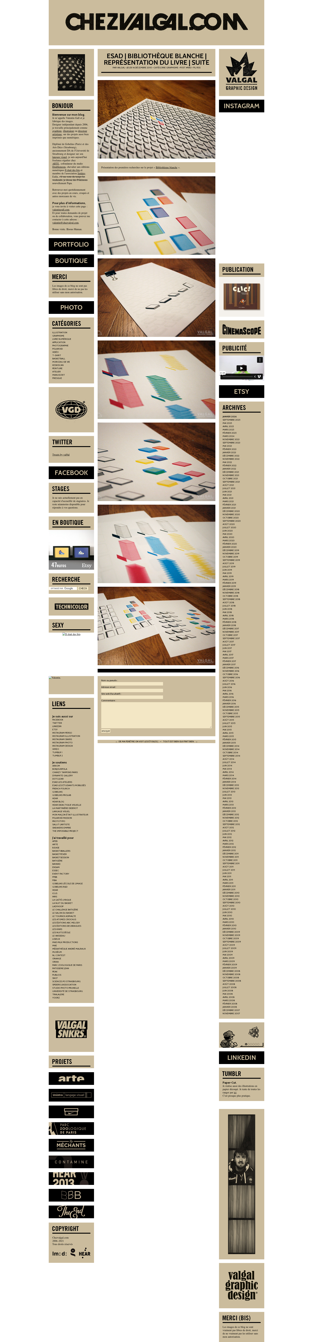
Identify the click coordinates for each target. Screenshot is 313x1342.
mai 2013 (227, 798)
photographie (60, 345)
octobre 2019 (230, 556)
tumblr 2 (57, 755)
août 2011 (228, 866)
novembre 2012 (231, 817)
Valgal (121, 67)
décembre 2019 (231, 550)
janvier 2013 (229, 811)
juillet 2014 (229, 762)
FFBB (54, 877)
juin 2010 (227, 912)
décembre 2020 (231, 511)
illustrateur (68, 131)
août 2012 (228, 827)
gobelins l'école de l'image (67, 883)
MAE (54, 945)
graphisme (172, 67)
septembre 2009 (232, 941)
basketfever (59, 854)
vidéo (55, 352)
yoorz (56, 997)
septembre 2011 (231, 863)
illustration (59, 332)
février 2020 (230, 543)
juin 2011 (227, 873)
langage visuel (59, 157)
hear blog (58, 801)
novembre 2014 (231, 749)
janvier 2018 (229, 625)
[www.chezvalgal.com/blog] (156, 22)
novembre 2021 (231, 475)
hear (55, 798)
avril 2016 (228, 693)
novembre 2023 (231, 439)
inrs (54, 896)
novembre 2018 (231, 592)
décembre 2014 (231, 746)
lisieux (56, 939)
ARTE (55, 163)
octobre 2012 (230, 821)
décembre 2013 (231, 785)
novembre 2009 (231, 935)
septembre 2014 (231, 755)
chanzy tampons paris (65, 772)
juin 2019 (227, 569)
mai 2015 (227, 729)
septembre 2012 (231, 824)
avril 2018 (228, 615)
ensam (56, 867)
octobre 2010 (230, 899)
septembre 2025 (231, 419)
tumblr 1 (57, 752)
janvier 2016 (229, 703)
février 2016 (229, 700)
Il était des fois (72, 170)
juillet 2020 (229, 527)
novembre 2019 (231, 553)
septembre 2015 (231, 716)
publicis (56, 974)
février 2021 (229, 504)
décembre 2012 (231, 814)
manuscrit (58, 374)
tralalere (58, 994)
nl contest (58, 955)
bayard (56, 864)
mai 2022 (227, 462)
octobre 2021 (230, 478)
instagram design (62, 745)
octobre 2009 (231, 938)
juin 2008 (228, 990)
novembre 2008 (231, 974)
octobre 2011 (230, 860)
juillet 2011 (229, 870)
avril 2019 (228, 576)
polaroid (57, 348)
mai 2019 (227, 573)
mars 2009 (229, 961)
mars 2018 (228, 618)
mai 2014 (227, 768)
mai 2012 (227, 837)
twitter (57, 723)
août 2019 (228, 563)
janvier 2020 (230, 547)
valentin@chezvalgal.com (65, 222)
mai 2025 (227, 423)
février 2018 (229, 622)
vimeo (55, 749)
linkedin (56, 726)
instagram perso (62, 732)
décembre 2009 (231, 931)
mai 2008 (228, 993)
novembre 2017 (231, 631)
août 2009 (229, 945)
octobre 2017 (230, 635)
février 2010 (230, 925)
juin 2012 (227, 834)
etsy (55, 729)
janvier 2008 (230, 1007)
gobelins (57, 791)
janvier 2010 (229, 928)
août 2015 (228, 719)
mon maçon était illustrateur (70, 814)
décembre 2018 (231, 589)
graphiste (57, 131)
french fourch (61, 788)
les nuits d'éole (61, 932)
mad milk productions (65, 942)
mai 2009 (228, 954)
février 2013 (229, 808)
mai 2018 (227, 612)
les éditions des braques (66, 926)
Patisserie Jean (60, 968)
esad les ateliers (62, 782)
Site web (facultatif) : (111, 693)
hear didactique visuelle (66, 804)
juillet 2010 (229, 909)
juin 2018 (227, 609)
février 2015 (229, 739)
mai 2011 (227, 876)
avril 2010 (228, 918)
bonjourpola (59, 769)
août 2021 (228, 485)
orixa (55, 961)
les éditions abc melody (66, 922)
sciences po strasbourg (66, 981)
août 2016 (228, 680)
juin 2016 (227, 687)
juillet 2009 (229, 948)
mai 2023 (227, 445)
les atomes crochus (64, 919)
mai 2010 (227, 915)
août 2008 (229, 984)
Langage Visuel (61, 811)
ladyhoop (57, 906)
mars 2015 (228, 736)
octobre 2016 (230, 674)
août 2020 (229, 524)
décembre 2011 (231, 853)
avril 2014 (228, 772)
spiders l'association (64, 984)
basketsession (60, 857)
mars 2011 (228, 883)
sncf (55, 978)
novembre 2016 (231, 671)
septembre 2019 (231, 560)
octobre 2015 (230, 713)
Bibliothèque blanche (166, 167)
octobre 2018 (230, 596)
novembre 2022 (231, 459)
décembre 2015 (231, 706)
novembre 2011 (231, 856)
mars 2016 (228, 697)
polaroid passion (62, 818)
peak (54, 971)
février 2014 (229, 778)
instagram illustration (66, 736)
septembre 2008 (232, 980)
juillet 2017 (229, 644)
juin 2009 (228, 951)
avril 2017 (228, 654)
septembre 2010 (231, 902)
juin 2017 (227, 648)
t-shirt (56, 355)
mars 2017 (228, 658)
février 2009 (230, 964)
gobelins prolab (61, 795)
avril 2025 (228, 426)
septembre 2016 (231, 677)
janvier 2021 (229, 507)
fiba (54, 880)
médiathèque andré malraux (69, 948)
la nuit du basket (62, 903)
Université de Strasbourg (67, 991)
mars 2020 (229, 540)
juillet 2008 (230, 987)
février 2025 (230, 432)
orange (56, 958)
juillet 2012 (229, 830)
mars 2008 (229, 1000)
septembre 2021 (231, 481)
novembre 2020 (231, 514)
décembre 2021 (231, 472)
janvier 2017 (229, 664)
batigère (57, 860)
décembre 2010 (231, 892)
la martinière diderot (65, 808)
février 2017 (229, 661)
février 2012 (229, 847)
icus (54, 893)
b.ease (55, 847)
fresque (57, 378)
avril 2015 (228, 733)
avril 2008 (229, 997)
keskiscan (58, 365)
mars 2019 (228, 579)
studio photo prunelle (65, 987)
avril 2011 (228, 879)
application (58, 342)
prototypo (58, 821)
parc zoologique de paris (67, 965)
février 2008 (230, 1003)
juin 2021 (227, 491)
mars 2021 (228, 501)
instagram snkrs (62, 739)
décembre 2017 (231, 628)
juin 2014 (227, 765)
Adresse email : (108, 687)
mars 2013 (228, 804)
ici (235, 1092)
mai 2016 (227, 690)
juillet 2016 (229, 684)
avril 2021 (228, 498)
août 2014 (228, 759)
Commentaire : (108, 700)
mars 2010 (228, 922)
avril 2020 (228, 537)
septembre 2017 (231, 638)
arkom (56, 765)
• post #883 (185, 67)
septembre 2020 (232, 521)
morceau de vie (61, 361)
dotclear (58, 778)
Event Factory (60, 873)
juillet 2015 (229, 723)
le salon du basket (63, 912)
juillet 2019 (229, 566)
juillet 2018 (229, 605)
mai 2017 (227, 651)
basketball (58, 358)
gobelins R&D (59, 886)
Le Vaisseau (58, 935)
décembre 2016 (231, 667)
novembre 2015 (231, 710)
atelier (56, 371)
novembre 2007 (231, 1013)
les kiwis (57, 929)
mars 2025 (228, 429)
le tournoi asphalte (64, 916)
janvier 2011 (229, 889)
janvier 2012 (229, 850)
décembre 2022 (231, 455)
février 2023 (229, 449)
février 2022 (229, 465)
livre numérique (61, 339)
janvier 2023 (229, 452)
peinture (57, 368)
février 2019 (229, 582)
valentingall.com (60, 209)
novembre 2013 (231, 788)
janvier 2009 (230, 967)
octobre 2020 (231, 517)
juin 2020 (228, 530)
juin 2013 (227, 794)
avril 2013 (228, 801)
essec (55, 870)
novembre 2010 (231, 896)
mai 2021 (227, 494)
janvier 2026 (230, 416)
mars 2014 (228, 775)
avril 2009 (228, 958)
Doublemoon (59, 167)
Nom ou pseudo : (109, 680)
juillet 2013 (229, 791)
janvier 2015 (229, 742)
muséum (57, 952)
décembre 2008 (231, 971)
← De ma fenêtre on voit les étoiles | (136, 741)
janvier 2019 (229, 586)
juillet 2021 (229, 488)
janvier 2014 (229, 781)
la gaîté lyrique (61, 899)
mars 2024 (228, 436)
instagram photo (62, 742)
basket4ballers (61, 850)
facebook (57, 719)
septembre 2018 (231, 599)
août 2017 (228, 641)
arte (55, 844)
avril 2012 (228, 840)
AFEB (54, 841)
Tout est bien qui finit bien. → (180, 741)
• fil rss (196, 67)
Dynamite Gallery (62, 775)
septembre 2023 (231, 442)
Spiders (81, 173)
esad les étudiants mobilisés (69, 785)
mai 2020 (227, 534)
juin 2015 (227, 726)
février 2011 (229, 886)
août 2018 (228, 602)
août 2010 (228, 905)
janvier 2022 (229, 468)
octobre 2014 (230, 752)
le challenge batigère (65, 909)
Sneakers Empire (61, 827)
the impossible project (65, 831)
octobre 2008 (231, 977)
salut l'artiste (61, 824)
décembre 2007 (231, 1010)
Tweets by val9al (61, 454)
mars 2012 (228, 843)
